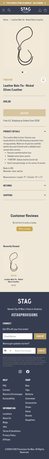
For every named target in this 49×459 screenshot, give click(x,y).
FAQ (4, 385)
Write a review (24, 229)
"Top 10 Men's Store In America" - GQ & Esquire (24, 3)
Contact (6, 389)
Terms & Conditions (12, 431)
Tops (27, 389)
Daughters (30, 419)
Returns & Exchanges (12, 394)
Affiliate (6, 439)
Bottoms (29, 394)
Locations (7, 413)
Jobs (5, 426)
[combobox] (7, 351)
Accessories (31, 402)
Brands (28, 415)
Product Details (11, 131)
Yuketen (7, 79)
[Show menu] (3, 10)
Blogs (5, 422)
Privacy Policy (9, 435)
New (27, 385)
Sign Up (40, 336)
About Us (7, 418)
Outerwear (30, 398)
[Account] (39, 10)
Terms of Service (7, 366)
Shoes (28, 407)
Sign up (41, 351)
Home (5, 19)
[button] (45, 3)
